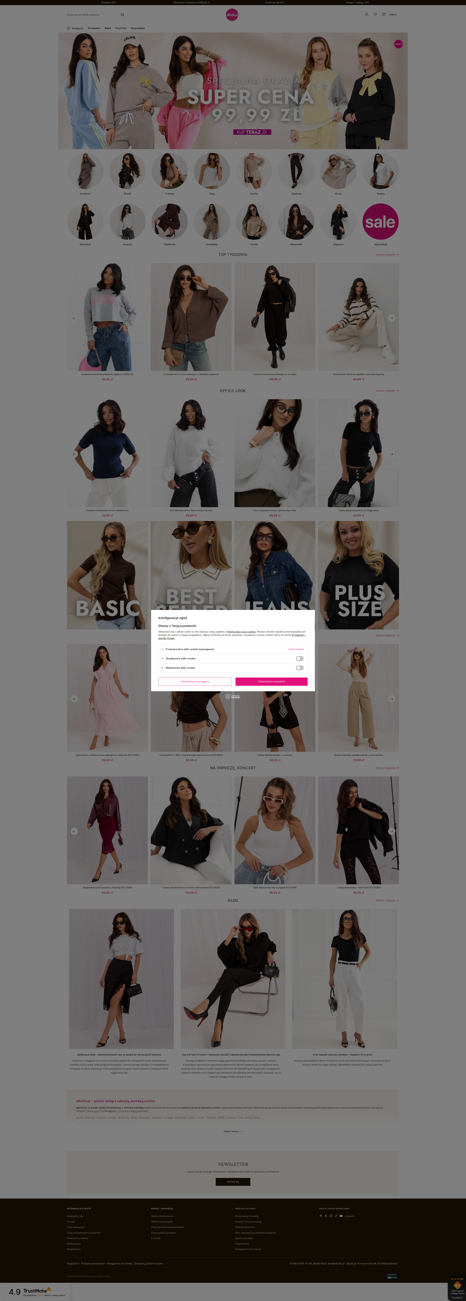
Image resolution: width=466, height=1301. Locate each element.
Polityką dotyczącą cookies (241, 631)
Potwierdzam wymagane (195, 681)
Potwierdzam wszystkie (271, 681)
